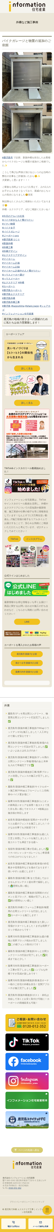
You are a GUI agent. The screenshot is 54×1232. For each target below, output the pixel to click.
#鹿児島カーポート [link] (12, 290)
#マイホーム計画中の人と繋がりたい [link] (21, 270)
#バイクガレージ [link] (11, 231)
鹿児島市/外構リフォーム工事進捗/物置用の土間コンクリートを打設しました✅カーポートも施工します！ (28, 911)
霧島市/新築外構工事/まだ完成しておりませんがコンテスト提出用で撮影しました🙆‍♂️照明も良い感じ (28, 882)
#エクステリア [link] (9, 282)
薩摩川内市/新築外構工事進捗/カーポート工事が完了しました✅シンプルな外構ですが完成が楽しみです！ (28, 969)
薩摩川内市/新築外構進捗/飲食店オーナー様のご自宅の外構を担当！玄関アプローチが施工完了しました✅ (28, 984)
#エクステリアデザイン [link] (14, 255)
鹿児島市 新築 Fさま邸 (27, 654)
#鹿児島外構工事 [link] (11, 302)
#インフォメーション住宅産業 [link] (18, 313)
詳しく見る (27, 368)
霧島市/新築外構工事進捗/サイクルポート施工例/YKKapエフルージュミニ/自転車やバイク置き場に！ (28, 790)
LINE (27, 621)
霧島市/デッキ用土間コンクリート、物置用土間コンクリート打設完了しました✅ (28, 717)
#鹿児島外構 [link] (8, 298)
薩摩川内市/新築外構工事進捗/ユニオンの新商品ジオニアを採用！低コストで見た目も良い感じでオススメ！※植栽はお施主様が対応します (28, 807)
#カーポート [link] (8, 286)
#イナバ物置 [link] (8, 223)
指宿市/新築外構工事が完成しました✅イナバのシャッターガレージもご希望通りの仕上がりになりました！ (28, 852)
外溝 (7, 705)
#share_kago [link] (32, 305)
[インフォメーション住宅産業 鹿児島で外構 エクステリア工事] (27, 6)
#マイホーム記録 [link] (11, 266)
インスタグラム (34, 538)
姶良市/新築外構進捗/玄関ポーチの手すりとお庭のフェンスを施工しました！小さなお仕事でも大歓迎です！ (28, 823)
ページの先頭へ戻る (28, 1150)
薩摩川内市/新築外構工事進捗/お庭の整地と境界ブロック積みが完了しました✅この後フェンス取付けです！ (28, 940)
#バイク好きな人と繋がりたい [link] (18, 219)
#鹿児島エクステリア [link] (13, 294)
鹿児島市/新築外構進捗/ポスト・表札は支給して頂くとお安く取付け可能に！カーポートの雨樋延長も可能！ (28, 999)
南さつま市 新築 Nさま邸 (27, 663)
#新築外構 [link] (7, 243)
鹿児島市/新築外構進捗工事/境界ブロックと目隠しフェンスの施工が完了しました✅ (28, 775)
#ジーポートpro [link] (10, 235)
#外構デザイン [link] (9, 251)
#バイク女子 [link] (8, 227)
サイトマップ (38, 1202)
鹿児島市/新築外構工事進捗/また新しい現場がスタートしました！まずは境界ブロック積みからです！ (28, 925)
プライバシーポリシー (20, 1202)
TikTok (14, 538)
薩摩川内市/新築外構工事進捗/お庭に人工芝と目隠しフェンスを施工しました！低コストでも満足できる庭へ (28, 838)
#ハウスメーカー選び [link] (13, 274)
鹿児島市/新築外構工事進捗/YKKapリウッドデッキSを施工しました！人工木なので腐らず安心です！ (28, 732)
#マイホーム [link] (8, 259)
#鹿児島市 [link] (7, 157)
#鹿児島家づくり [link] (11, 239)
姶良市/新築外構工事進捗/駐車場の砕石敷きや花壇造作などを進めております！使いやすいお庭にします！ (28, 867)
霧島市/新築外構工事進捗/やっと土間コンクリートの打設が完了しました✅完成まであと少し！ (28, 955)
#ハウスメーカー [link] (11, 278)
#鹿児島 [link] (6, 305)
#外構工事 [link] (7, 247)
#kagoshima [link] (17, 305)
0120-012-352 (15, 1188)
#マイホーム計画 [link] (11, 262)
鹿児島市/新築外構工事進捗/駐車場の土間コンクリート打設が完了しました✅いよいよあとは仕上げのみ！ (28, 746)
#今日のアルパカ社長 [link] (13, 216)
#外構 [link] (21, 282)
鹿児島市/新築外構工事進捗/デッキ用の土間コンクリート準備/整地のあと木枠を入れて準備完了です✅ (28, 761)
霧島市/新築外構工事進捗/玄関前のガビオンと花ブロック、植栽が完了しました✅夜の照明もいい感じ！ (28, 896)
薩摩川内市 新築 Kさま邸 (27, 672)
